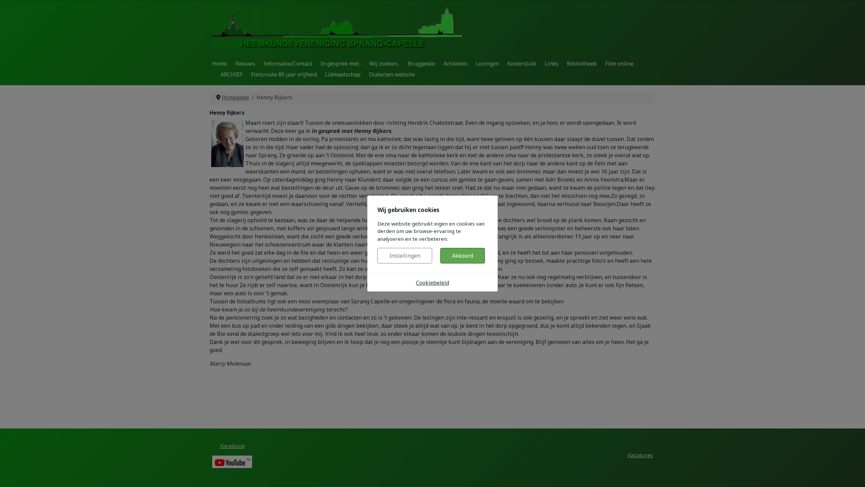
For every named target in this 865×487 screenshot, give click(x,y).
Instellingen (404, 255)
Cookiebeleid (432, 282)
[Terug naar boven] (853, 474)
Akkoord (462, 255)
